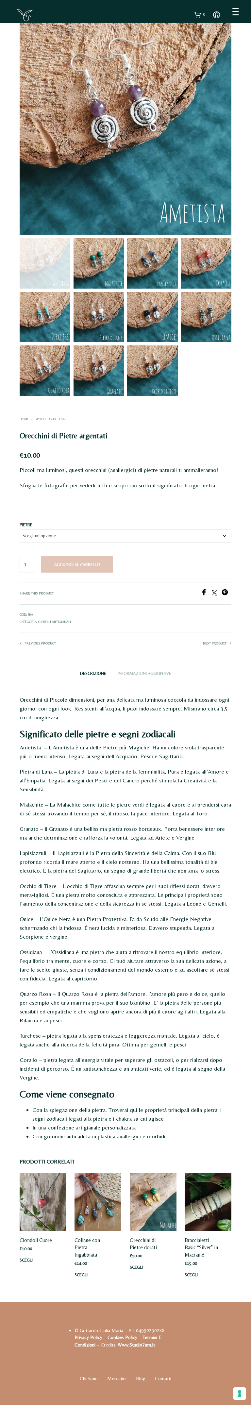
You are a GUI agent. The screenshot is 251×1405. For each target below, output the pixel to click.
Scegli (26, 1260)
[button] (199, 14)
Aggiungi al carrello (77, 564)
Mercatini (116, 1378)
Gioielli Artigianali (51, 419)
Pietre (26, 524)
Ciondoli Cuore (36, 1240)
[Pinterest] (226, 594)
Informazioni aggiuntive (144, 673)
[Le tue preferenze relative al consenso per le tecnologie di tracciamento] (239, 1393)
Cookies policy (122, 1337)
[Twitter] (217, 594)
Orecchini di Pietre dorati (143, 1243)
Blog (140, 1378)
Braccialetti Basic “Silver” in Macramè (201, 1247)
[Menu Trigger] (235, 11)
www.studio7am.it (136, 1344)
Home (24, 419)
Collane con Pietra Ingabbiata (87, 1247)
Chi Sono (89, 1378)
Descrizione (93, 673)
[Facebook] (206, 594)
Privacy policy (88, 1337)
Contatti (163, 1378)
